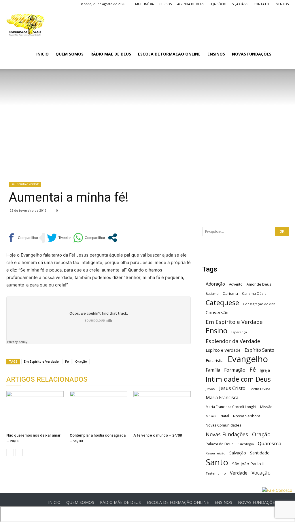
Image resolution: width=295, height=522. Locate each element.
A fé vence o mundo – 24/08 (157, 435)
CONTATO (261, 4)
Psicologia (245, 444)
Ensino (216, 331)
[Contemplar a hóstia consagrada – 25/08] (98, 411)
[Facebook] (10, 4)
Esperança (239, 332)
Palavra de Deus (219, 443)
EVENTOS (282, 4)
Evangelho (248, 359)
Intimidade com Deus (238, 379)
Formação (234, 370)
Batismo (212, 293)
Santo (217, 462)
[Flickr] (20, 4)
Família (213, 370)
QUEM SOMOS (70, 54)
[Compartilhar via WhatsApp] (89, 238)
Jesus (210, 388)
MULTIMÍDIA (144, 4)
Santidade (260, 453)
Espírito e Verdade (223, 350)
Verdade (238, 473)
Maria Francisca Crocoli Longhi (231, 406)
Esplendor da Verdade (233, 341)
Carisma (230, 293)
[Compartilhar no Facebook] (22, 238)
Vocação (261, 473)
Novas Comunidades (223, 425)
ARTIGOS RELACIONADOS (47, 379)
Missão (266, 406)
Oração (81, 361)
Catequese (222, 302)
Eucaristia (215, 360)
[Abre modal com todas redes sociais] (112, 238)
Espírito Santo (259, 350)
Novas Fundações (227, 434)
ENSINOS (216, 54)
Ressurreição (215, 453)
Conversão (217, 313)
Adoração (215, 284)
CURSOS (165, 4)
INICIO (42, 54)
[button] (282, 54)
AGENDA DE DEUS (190, 4)
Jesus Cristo (232, 388)
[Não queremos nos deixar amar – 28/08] (35, 411)
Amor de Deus (259, 284)
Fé (67, 361)
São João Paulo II (248, 463)
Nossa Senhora (246, 415)
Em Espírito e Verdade (24, 184)
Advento (236, 284)
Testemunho (216, 473)
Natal (224, 416)
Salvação (237, 453)
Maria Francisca (222, 398)
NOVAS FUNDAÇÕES (251, 54)
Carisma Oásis (254, 293)
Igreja (265, 370)
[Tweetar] (59, 238)
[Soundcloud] (29, 4)
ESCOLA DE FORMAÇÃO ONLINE (169, 54)
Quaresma (269, 443)
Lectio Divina (259, 389)
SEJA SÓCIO (217, 4)
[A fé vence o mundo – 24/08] (162, 411)
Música (211, 416)
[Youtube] (39, 4)
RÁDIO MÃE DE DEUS (110, 54)
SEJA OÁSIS (240, 4)
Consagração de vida (259, 304)
